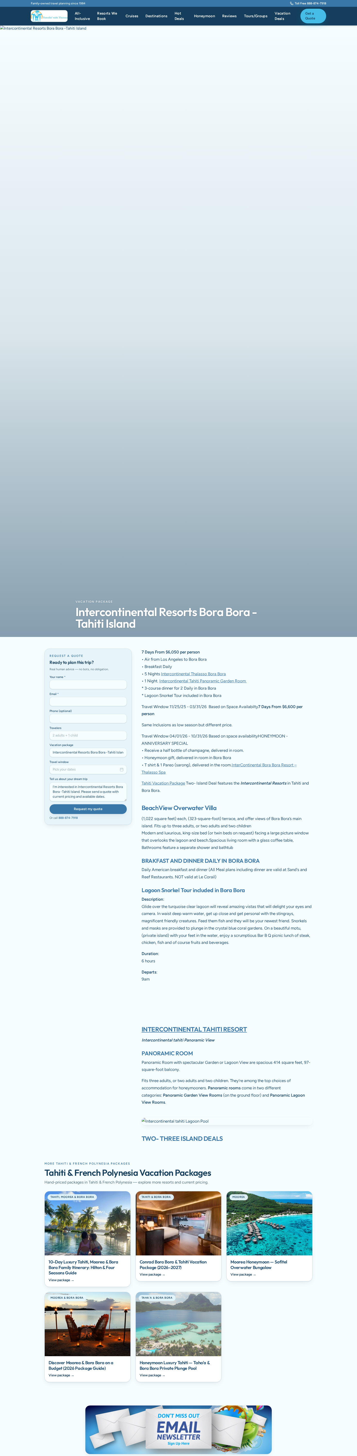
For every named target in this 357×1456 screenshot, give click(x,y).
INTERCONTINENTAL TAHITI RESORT (194, 1029)
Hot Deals (179, 16)
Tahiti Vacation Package (163, 783)
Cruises (132, 16)
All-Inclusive (82, 16)
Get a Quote (310, 15)
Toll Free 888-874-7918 (310, 3)
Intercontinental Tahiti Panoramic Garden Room (203, 680)
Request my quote (88, 809)
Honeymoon (204, 16)
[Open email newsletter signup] (178, 1429)
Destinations (156, 16)
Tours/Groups (256, 16)
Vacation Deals (282, 16)
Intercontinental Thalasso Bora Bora (193, 673)
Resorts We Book (107, 16)
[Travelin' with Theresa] (49, 16)
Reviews (229, 16)
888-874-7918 (68, 818)
